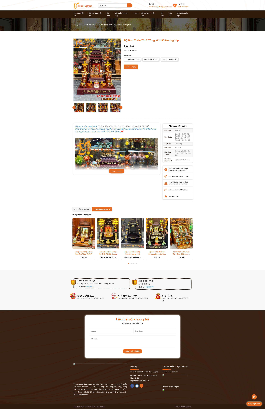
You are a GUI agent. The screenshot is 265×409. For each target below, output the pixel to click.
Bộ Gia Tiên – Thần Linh (148, 14)
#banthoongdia (97, 129)
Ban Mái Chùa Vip (89, 25)
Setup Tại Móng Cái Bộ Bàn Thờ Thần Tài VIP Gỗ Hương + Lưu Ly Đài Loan (83, 254)
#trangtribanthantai (132, 129)
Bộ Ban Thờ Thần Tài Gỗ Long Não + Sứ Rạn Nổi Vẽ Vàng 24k (157, 254)
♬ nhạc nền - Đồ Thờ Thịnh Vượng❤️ (106, 131)
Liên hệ (170, 14)
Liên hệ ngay (131, 67)
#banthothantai (82, 129)
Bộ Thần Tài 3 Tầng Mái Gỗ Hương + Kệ (132, 253)
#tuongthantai (82, 131)
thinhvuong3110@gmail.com (160, 7)
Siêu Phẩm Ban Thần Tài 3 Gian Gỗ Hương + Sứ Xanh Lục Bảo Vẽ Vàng (181, 254)
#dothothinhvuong (114, 129)
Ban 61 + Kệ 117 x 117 (151, 59)
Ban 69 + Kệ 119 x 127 (170, 59)
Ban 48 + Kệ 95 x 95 (132, 59)
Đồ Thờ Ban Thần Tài (95, 14)
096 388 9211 (183, 7)
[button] (120, 107)
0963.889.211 (90, 287)
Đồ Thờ (108, 14)
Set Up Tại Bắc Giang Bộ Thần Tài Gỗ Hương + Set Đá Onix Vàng (108, 254)
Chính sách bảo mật (182, 14)
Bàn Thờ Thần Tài (78, 14)
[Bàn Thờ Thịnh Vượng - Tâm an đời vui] (82, 5)
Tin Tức (162, 14)
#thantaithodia (149, 129)
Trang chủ (77, 25)
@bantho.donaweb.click (86, 126)
